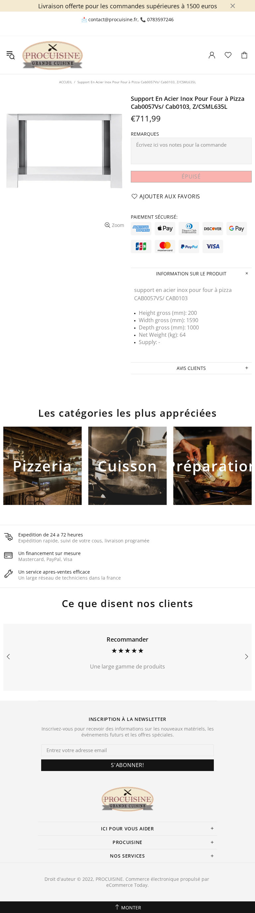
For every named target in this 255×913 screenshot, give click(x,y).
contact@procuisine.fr (112, 20)
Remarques (145, 134)
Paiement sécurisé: (154, 217)
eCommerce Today (126, 885)
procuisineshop (52, 55)
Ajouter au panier (42, 476)
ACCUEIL (65, 82)
